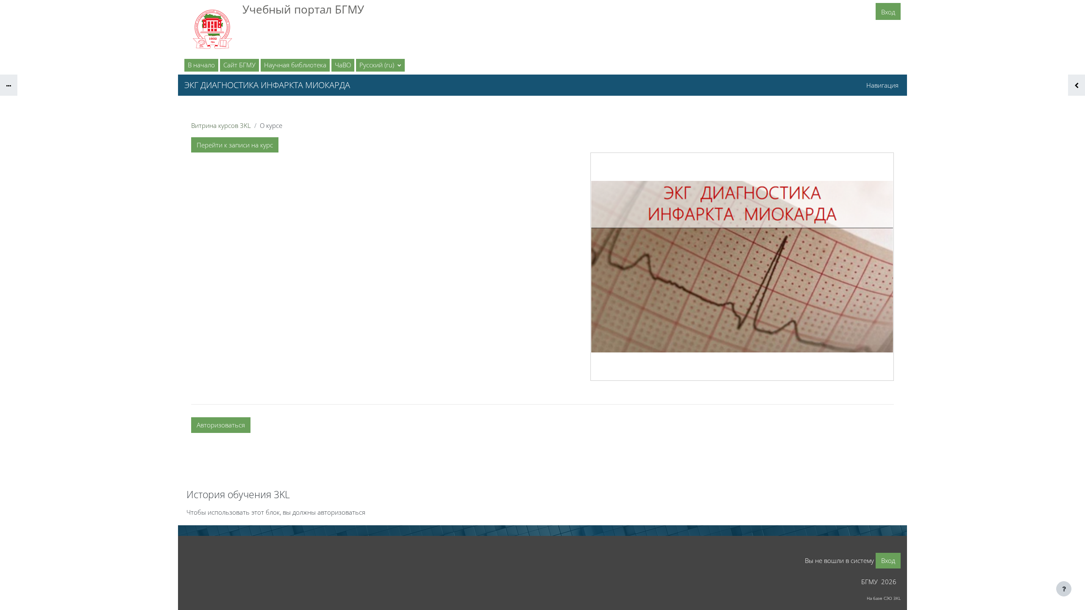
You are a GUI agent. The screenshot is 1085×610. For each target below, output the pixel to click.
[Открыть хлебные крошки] (8, 85)
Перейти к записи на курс (235, 145)
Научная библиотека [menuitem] (295, 65)
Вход (888, 12)
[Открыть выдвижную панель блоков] (1076, 85)
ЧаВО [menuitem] (343, 65)
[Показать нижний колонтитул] (1063, 588)
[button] (380, 65)
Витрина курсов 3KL (221, 125)
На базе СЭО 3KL (884, 598)
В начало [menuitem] (201, 65)
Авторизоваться (221, 425)
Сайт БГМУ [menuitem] (239, 65)
